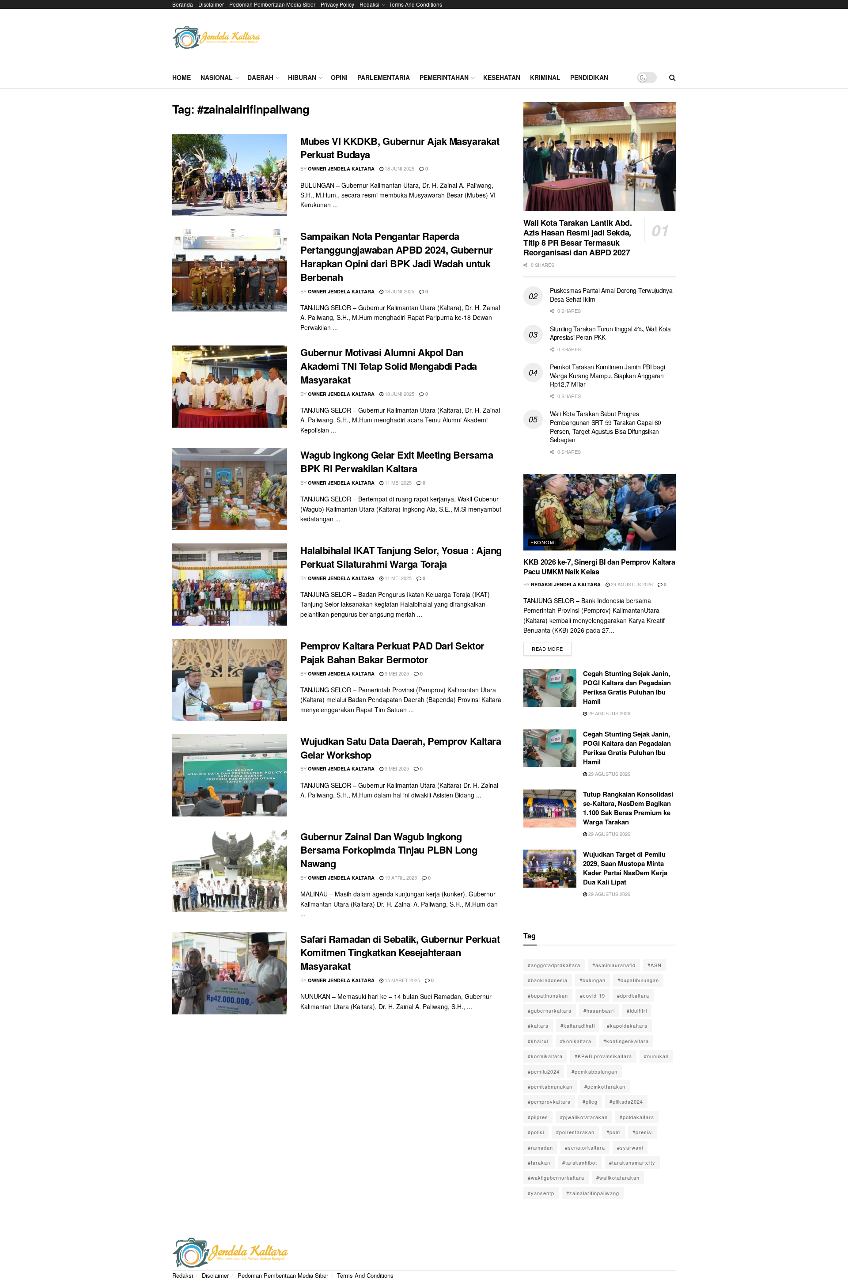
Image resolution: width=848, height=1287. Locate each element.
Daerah (260, 77)
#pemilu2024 (544, 1071)
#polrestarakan (575, 1131)
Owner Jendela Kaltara (341, 168)
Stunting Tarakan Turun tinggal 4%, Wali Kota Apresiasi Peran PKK (610, 333)
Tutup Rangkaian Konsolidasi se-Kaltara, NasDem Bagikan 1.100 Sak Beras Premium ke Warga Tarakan (628, 808)
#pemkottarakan (604, 1086)
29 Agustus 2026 (631, 584)
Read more (552, 647)
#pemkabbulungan (594, 1071)
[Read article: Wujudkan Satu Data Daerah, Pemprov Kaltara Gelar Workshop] (229, 775)
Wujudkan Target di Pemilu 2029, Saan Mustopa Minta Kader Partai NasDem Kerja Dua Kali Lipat (625, 868)
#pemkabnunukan (550, 1086)
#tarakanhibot (579, 1162)
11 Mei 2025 (397, 482)
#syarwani (630, 1147)
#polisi (536, 1131)
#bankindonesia (548, 979)
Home (181, 77)
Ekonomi (543, 542)
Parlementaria (383, 77)
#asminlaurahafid (614, 964)
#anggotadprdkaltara (554, 964)
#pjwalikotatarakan (584, 1116)
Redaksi (369, 4)
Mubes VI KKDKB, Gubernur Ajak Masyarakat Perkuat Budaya (399, 148)
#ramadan (540, 1147)
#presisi (642, 1131)
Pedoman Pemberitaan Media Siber (272, 4)
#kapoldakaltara (627, 1025)
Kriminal (545, 77)
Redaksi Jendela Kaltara (566, 584)
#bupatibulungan (638, 979)
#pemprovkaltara (549, 1101)
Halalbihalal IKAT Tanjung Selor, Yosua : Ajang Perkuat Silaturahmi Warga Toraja (401, 557)
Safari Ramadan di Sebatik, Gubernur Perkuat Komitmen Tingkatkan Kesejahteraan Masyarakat (400, 952)
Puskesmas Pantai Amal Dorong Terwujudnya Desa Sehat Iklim (611, 295)
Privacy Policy (337, 4)
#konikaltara (575, 1040)
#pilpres (538, 1116)
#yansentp (541, 1192)
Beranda (182, 4)
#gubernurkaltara (550, 1010)
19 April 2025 (400, 877)
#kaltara (538, 1025)
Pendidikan (589, 77)
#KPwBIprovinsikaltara (603, 1055)
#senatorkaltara (585, 1147)
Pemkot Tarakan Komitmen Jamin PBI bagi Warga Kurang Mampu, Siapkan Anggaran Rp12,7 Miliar (607, 375)
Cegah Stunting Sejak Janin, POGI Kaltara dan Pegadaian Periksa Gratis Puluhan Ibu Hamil (627, 687)
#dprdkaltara (633, 995)
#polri (613, 1131)
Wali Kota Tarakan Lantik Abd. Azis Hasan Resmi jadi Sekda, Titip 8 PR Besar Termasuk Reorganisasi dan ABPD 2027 (577, 237)
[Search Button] (672, 77)
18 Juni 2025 (398, 168)
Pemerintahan (444, 77)
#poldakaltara (637, 1116)
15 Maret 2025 (401, 979)
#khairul (538, 1040)
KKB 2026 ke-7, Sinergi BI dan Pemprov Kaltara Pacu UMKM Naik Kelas (599, 567)
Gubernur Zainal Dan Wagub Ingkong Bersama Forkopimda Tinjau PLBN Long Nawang (388, 850)
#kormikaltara (545, 1055)
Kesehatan (501, 77)
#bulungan (592, 979)
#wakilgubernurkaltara (556, 1177)
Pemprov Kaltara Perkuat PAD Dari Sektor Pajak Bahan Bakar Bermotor (392, 652)
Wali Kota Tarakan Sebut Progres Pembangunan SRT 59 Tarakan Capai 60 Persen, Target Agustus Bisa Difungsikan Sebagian (605, 426)
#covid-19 (592, 995)
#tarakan (539, 1162)
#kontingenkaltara (626, 1040)
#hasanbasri (599, 1010)
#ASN (654, 964)
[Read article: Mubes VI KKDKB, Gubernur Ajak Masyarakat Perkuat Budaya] (229, 175)
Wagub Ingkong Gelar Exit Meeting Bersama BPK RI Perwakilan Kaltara (396, 461)
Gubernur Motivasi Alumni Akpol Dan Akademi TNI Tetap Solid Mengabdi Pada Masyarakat (388, 366)
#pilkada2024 (626, 1101)
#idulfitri (637, 1010)
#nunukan (656, 1055)
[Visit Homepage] (216, 37)
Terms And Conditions (415, 4)
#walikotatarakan (618, 1177)
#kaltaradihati (577, 1025)
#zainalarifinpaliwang (592, 1192)
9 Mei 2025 (396, 673)
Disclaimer (211, 4)
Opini (339, 77)
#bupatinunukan (548, 995)
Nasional (217, 77)
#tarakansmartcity (632, 1162)
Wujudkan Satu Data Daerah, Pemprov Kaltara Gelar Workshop (400, 748)
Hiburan (302, 77)
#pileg (590, 1101)
